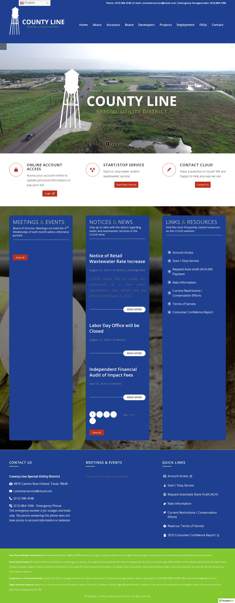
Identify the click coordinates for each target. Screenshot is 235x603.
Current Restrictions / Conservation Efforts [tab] (187, 293)
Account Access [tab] (183, 252)
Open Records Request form (23, 589)
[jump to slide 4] (120, 144)
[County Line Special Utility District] (36, 24)
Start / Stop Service (181, 485)
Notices (120, 270)
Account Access (178, 476)
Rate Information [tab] (184, 282)
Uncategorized (136, 270)
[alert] (117, 476)
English (29, 2)
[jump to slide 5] (122, 144)
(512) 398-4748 (24, 498)
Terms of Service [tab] (184, 304)
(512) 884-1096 (24, 506)
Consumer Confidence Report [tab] (193, 312)
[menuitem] (83, 24)
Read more (134, 309)
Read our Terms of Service (186, 526)
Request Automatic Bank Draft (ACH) (193, 494)
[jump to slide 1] (112, 144)
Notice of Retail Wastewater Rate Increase (117, 258)
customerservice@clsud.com (159, 3)
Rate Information (179, 504)
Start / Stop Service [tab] (186, 261)
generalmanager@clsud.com (202, 578)
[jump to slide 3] (117, 144)
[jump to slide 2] (115, 144)
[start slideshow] (107, 143)
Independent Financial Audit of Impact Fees (113, 372)
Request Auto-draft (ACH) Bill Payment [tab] (192, 271)
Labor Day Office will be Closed (114, 328)
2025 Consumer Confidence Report (192, 535)
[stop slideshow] (127, 143)
